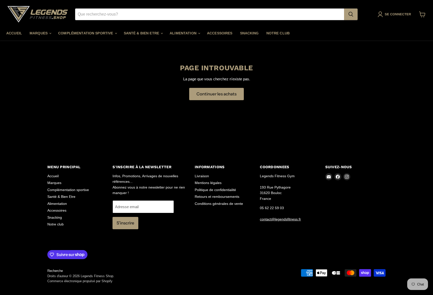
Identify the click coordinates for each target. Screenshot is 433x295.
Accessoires (220, 33)
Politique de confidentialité (215, 190)
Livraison (202, 176)
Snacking (249, 33)
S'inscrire (125, 222)
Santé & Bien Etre (142, 33)
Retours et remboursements (217, 197)
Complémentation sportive (86, 33)
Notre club (278, 33)
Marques (39, 33)
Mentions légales (208, 183)
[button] (395, 14)
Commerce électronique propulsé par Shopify (80, 281)
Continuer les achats (216, 93)
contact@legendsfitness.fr (280, 219)
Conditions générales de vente (219, 204)
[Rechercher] (351, 14)
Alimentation (183, 33)
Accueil (14, 33)
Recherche (55, 271)
